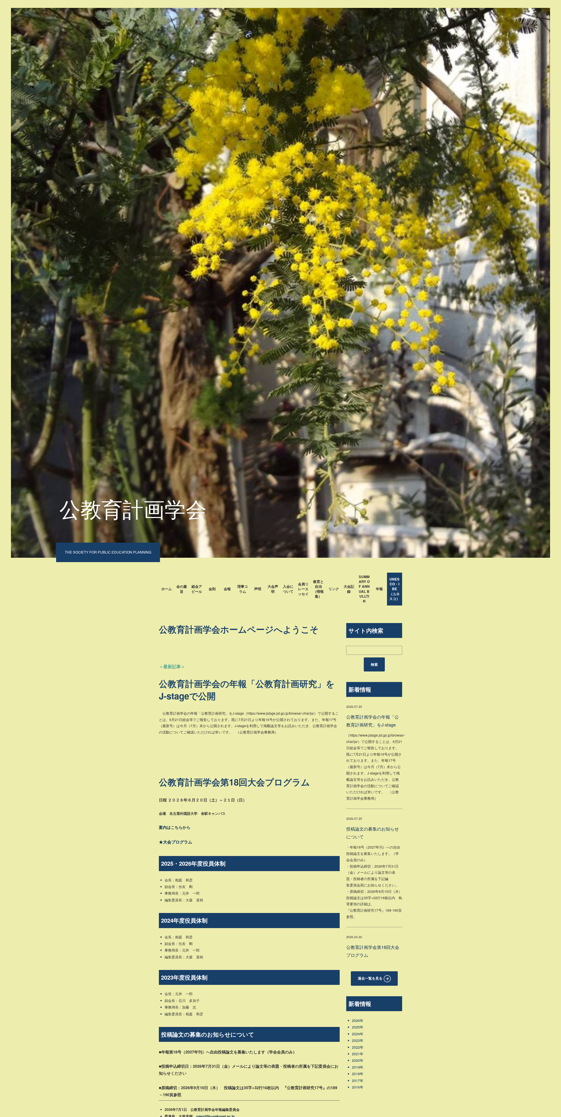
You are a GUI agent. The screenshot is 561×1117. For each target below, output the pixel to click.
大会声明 (273, 589)
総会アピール (197, 589)
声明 (257, 588)
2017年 (357, 1080)
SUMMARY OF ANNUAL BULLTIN (364, 589)
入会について (288, 589)
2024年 (357, 1033)
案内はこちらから (174, 827)
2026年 (357, 1020)
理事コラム (242, 589)
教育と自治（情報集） (318, 589)
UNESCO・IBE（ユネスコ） (394, 589)
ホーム (166, 588)
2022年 (357, 1047)
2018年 (357, 1073)
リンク (333, 588)
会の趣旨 (181, 589)
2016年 (357, 1087)
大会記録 (349, 589)
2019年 (357, 1067)
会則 (212, 588)
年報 (379, 588)
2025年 (357, 1027)
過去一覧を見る (370, 978)
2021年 (357, 1053)
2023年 (357, 1040)
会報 (227, 588)
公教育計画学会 (133, 508)
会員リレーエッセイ (303, 588)
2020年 (357, 1060)
